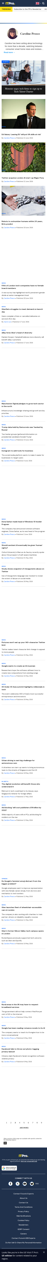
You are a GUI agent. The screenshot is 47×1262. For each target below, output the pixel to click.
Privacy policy (23, 1211)
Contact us (23, 1202)
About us (23, 1198)
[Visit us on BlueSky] (31, 1184)
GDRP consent (23, 1229)
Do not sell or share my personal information (23, 1242)
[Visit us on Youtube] (25, 1184)
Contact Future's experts (23, 1194)
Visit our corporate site (29, 1161)
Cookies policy (23, 1220)
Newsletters (23, 1225)
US (5, 1143)
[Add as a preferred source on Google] (9, 1168)
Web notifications (23, 1216)
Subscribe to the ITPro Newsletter (27, 9)
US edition (7, 1255)
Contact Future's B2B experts (23, 1238)
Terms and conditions (23, 1207)
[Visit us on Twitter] (17, 1184)
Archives (24, 1128)
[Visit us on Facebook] (10, 1184)
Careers (23, 1234)
